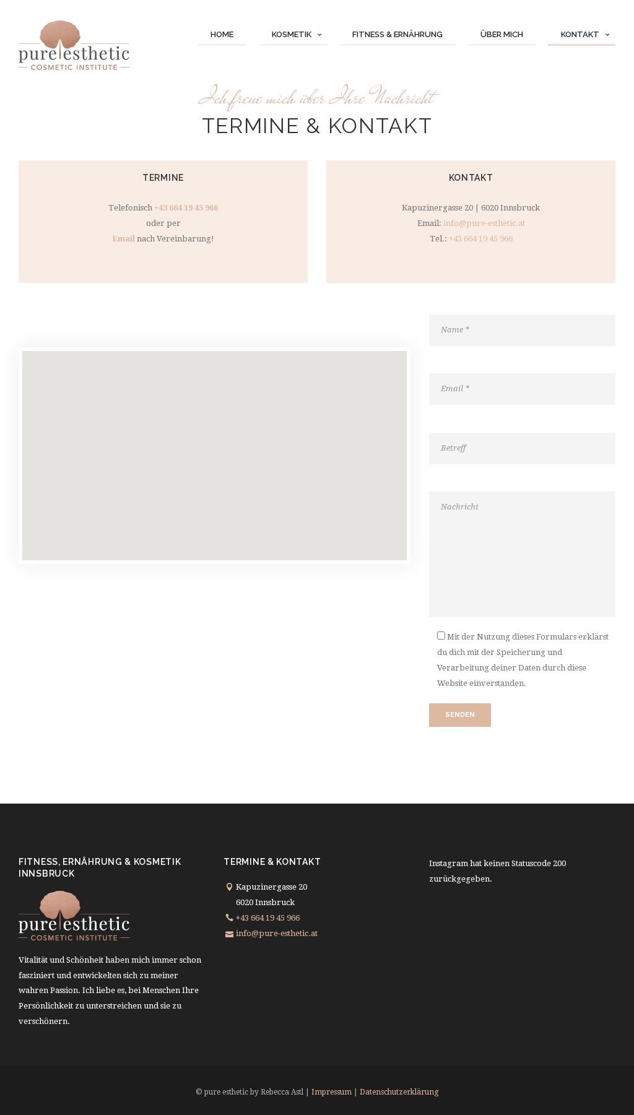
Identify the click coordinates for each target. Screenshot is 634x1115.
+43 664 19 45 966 (186, 207)
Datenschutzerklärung (399, 1092)
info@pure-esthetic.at (484, 223)
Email (123, 238)
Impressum (331, 1092)
